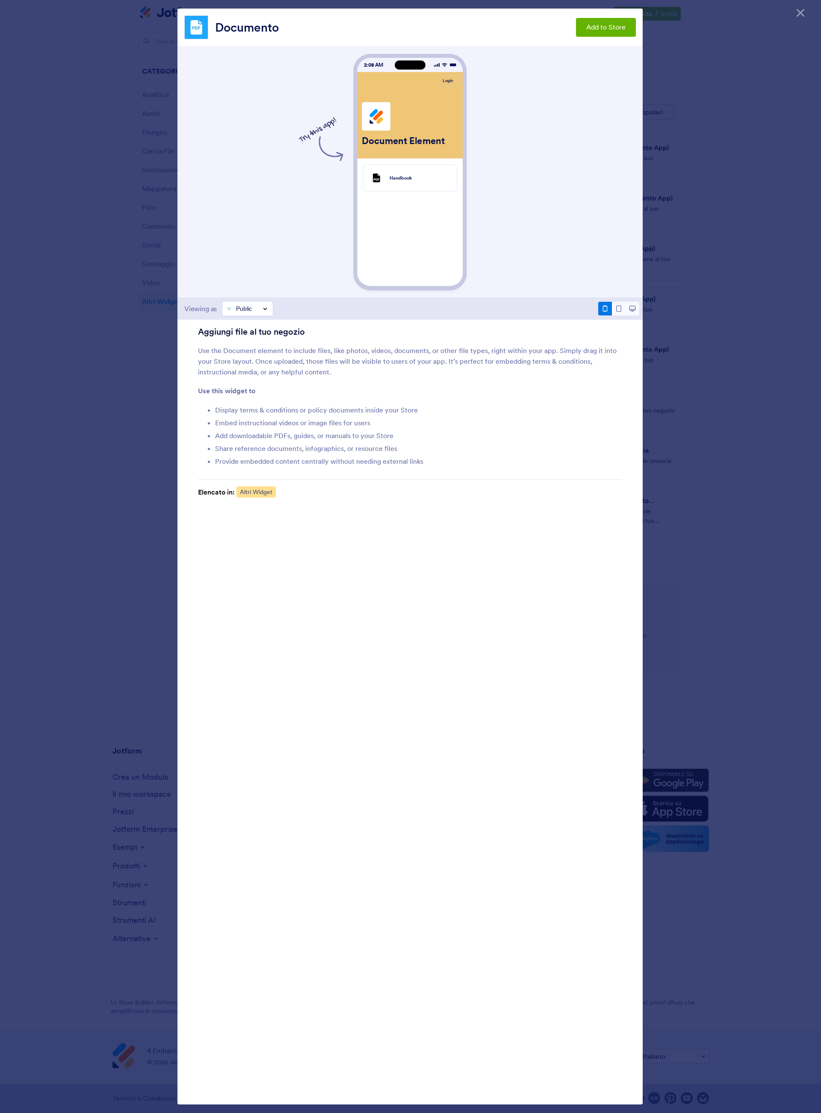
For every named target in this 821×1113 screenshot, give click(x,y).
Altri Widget (256, 492)
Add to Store (606, 27)
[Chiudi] (800, 12)
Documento (247, 27)
